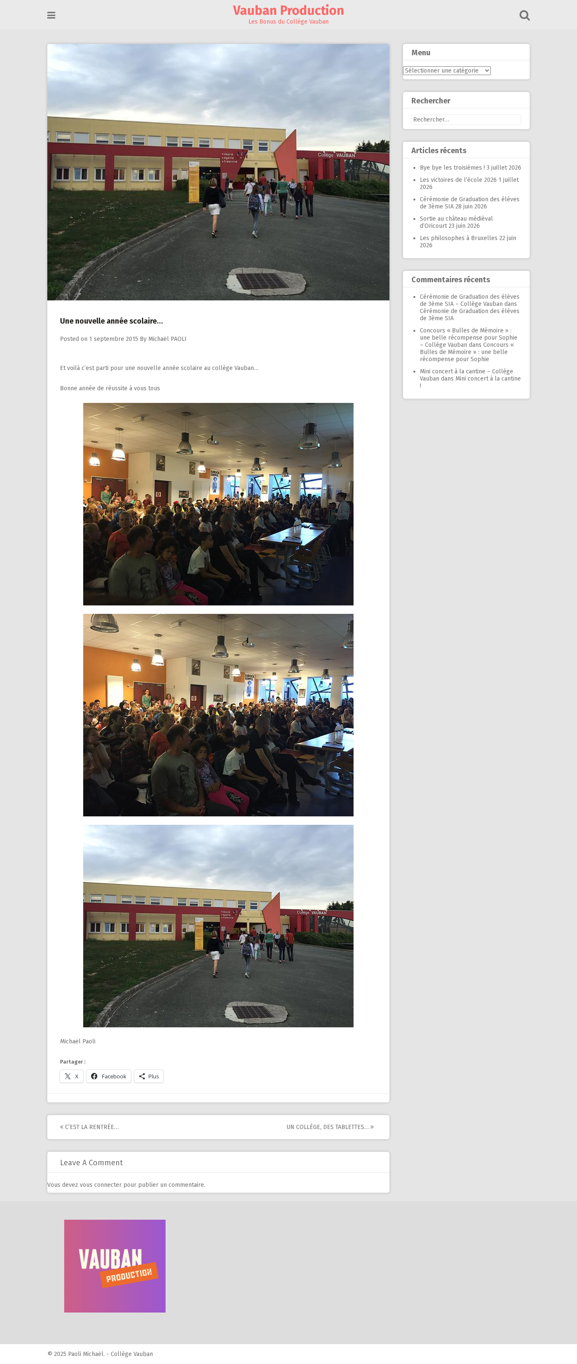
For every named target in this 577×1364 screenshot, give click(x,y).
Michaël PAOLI (167, 339)
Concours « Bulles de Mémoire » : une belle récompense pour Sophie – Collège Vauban (468, 337)
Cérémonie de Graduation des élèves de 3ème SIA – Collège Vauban (470, 300)
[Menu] (51, 15)
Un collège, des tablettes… (328, 1127)
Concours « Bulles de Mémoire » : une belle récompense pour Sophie (467, 352)
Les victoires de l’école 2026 (458, 180)
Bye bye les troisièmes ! (452, 167)
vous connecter (101, 1184)
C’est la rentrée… (91, 1127)
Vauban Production (288, 10)
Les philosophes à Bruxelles (459, 238)
